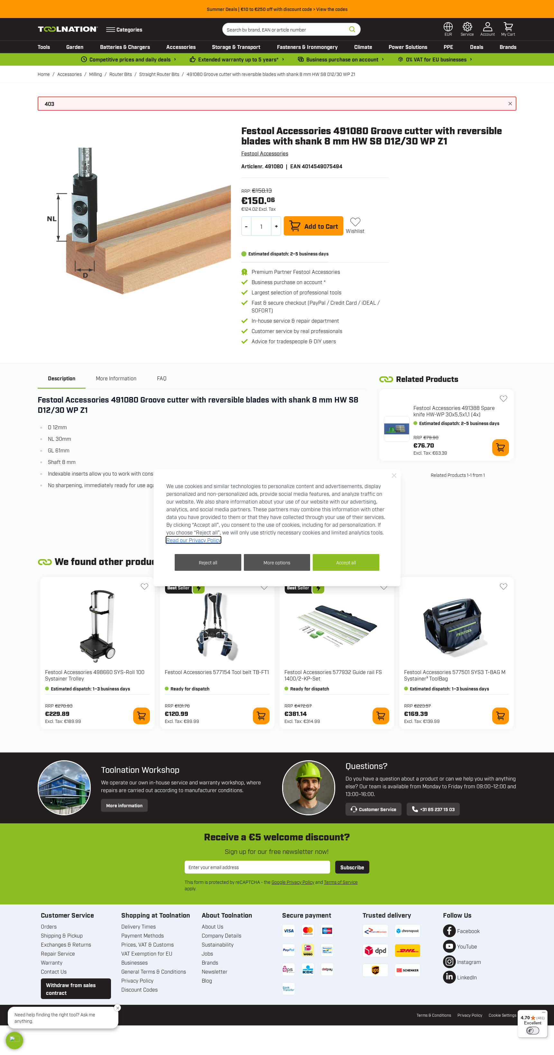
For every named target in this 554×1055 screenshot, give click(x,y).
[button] (14, 1040)
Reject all (208, 562)
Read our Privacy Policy (193, 540)
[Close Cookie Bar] (394, 475)
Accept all (346, 562)
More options (276, 562)
